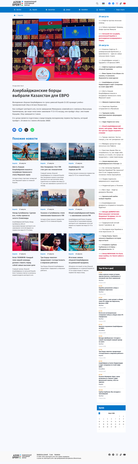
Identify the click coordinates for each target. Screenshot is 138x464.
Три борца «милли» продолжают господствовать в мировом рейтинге (111, 352)
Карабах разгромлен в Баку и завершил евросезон (108, 289)
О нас (51, 454)
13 (111, 421)
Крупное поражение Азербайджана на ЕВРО (110, 327)
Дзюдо (68, 10)
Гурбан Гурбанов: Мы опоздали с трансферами (110, 393)
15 (119, 421)
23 (123, 424)
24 (99, 427)
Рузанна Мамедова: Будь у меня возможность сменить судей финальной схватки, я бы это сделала (109, 379)
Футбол (19, 10)
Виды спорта (120, 10)
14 (115, 421)
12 (107, 421)
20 (111, 424)
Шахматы (102, 10)
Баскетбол (51, 10)
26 (107, 427)
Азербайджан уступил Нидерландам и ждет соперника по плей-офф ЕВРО (111, 365)
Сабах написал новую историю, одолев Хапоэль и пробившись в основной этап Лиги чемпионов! (110, 276)
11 (103, 421)
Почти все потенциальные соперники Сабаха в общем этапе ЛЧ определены (111, 315)
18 (103, 424)
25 (103, 427)
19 (107, 424)
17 (99, 424)
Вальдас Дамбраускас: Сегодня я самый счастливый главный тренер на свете (110, 340)
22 (119, 424)
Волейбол (84, 10)
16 (123, 421)
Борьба (34, 10)
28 (115, 427)
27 (111, 427)
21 (115, 424)
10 (99, 421)
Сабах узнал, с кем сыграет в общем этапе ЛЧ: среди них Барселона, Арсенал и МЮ (111, 301)
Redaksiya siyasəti (42, 454)
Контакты (57, 454)
